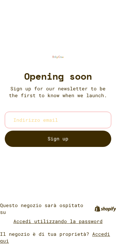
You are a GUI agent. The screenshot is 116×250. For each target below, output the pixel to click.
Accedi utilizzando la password (58, 221)
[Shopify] (105, 209)
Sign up (58, 138)
